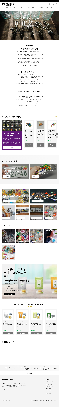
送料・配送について (22, 0)
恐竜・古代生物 (9, 7)
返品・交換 (48, 388)
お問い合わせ (21, 9)
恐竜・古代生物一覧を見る (9, 200)
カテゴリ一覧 (14, 9)
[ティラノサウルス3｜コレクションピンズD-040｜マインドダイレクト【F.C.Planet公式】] (40, 125)
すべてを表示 (54, 116)
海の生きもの (16, 7)
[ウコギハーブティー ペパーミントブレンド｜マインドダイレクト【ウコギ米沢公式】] (36, 315)
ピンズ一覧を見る (12, 147)
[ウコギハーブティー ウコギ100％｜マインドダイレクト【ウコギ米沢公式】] (8, 315)
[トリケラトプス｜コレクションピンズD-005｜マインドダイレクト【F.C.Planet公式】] (29, 125)
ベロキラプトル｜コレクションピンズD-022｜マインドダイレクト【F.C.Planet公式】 (52, 133)
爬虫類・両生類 (31, 7)
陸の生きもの (23, 7)
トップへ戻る (29, 373)
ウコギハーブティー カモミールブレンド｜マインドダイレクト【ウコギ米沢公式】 (22, 324)
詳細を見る (7, 176)
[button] (56, 4)
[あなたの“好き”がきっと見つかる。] (12, 125)
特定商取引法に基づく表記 (51, 390)
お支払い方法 (49, 384)
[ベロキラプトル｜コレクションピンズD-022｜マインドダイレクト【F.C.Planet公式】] (52, 125)
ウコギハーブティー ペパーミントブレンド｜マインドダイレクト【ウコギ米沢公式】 (36, 324)
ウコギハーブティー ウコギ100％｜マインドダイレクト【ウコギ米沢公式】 (8, 324)
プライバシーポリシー (50, 381)
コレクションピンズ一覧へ (29, 30)
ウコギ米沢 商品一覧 (9, 294)
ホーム (3, 7)
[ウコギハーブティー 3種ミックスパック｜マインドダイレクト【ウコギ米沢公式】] (51, 315)
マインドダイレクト (7, 400)
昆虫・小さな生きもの (40, 7)
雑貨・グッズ (49, 7)
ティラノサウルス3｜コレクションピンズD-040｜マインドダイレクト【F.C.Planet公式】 (40, 133)
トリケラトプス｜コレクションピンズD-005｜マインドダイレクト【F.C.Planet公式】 (29, 133)
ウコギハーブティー (6, 9)
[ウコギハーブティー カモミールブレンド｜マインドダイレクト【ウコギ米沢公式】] (22, 315)
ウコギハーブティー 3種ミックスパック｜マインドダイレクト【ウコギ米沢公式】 (51, 324)
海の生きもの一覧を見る (37, 200)
